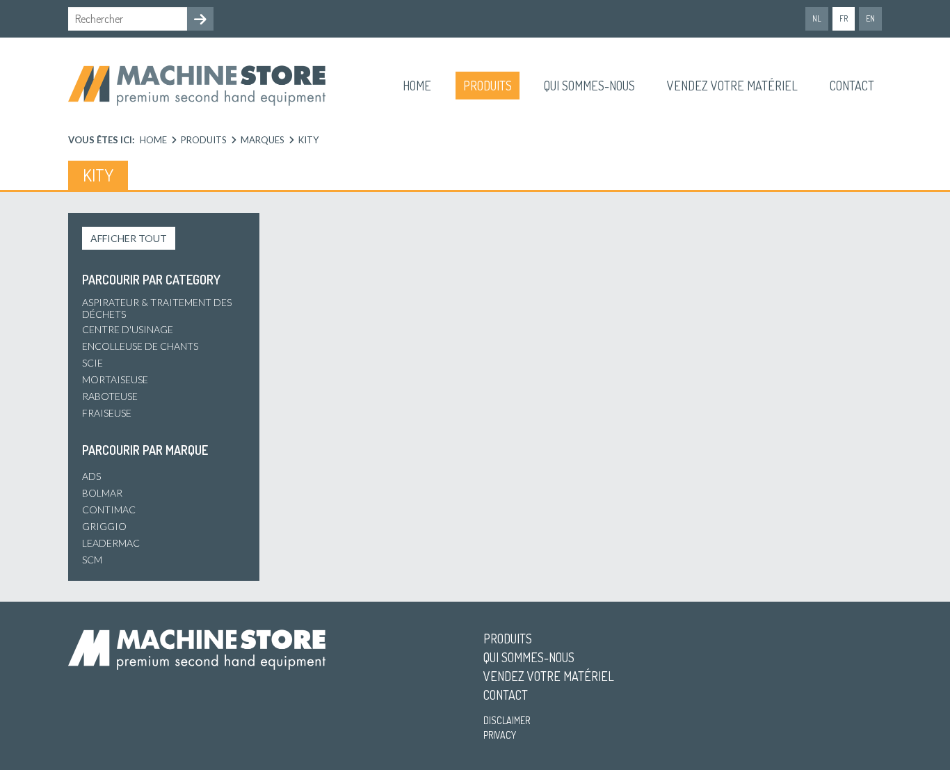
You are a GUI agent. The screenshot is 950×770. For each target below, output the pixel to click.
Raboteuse (110, 396)
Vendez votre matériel (732, 85)
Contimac (109, 509)
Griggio (104, 526)
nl (816, 18)
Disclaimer (506, 720)
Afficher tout (128, 238)
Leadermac (111, 543)
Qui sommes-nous (589, 85)
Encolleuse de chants (140, 346)
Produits (487, 85)
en (870, 18)
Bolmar (102, 493)
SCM (92, 560)
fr (843, 18)
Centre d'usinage (127, 329)
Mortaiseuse (115, 379)
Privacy (499, 735)
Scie (92, 363)
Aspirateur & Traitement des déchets (157, 308)
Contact (852, 85)
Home (417, 85)
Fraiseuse (106, 413)
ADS (91, 476)
